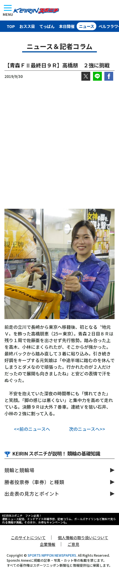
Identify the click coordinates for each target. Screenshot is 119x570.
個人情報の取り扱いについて (83, 537)
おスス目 (27, 26)
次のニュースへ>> (87, 429)
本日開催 (66, 26)
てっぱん (47, 26)
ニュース (86, 26)
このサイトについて (28, 537)
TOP (11, 26)
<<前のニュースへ (32, 429)
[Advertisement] (59, 144)
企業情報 (47, 544)
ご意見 (73, 544)
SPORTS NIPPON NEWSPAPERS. (52, 555)
